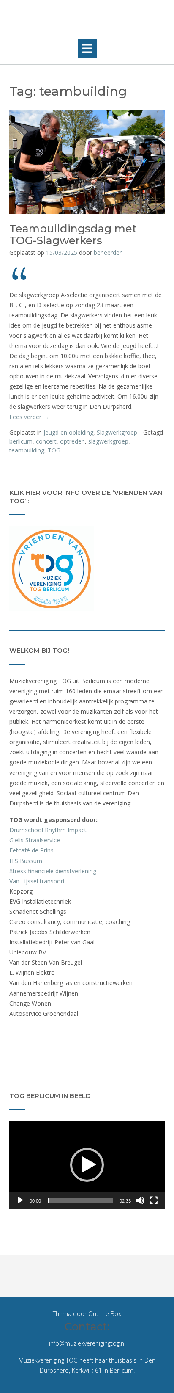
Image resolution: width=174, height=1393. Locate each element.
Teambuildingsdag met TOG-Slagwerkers (73, 234)
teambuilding (26, 450)
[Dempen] (140, 1200)
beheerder (108, 252)
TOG (54, 450)
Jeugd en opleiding (68, 432)
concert (46, 441)
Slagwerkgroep (117, 432)
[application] (87, 1165)
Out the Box (104, 1314)
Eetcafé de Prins (31, 850)
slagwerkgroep (108, 441)
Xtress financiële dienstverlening (52, 871)
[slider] (80, 1200)
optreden (72, 441)
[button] (87, 48)
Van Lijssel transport (37, 881)
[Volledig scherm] (154, 1200)
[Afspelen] (20, 1200)
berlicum (21, 441)
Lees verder (29, 417)
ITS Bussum (25, 861)
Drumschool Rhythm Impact (48, 830)
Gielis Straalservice (34, 840)
